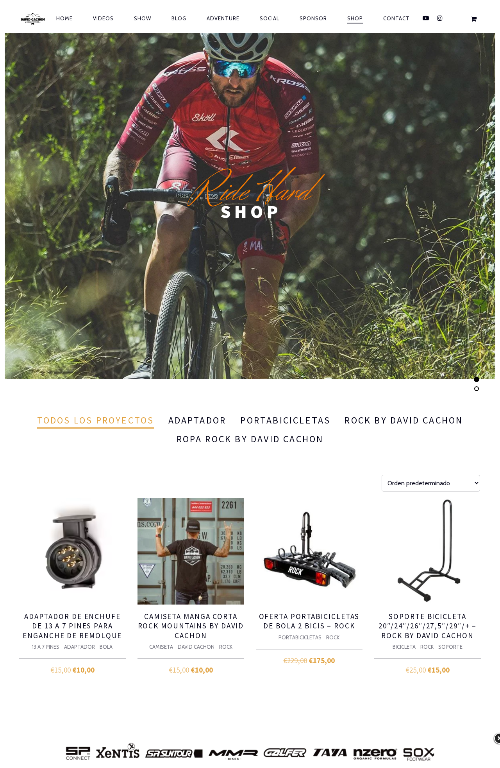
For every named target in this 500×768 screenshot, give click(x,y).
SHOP (355, 18)
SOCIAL (269, 18)
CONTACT (396, 18)
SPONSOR (313, 18)
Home (64, 18)
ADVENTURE (223, 18)
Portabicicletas (285, 420)
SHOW (142, 18)
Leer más (427, 671)
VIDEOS (103, 18)
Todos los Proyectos (95, 420)
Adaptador (197, 420)
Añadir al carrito (72, 668)
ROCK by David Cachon (404, 420)
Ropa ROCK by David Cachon (250, 439)
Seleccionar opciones (191, 668)
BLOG (178, 18)
